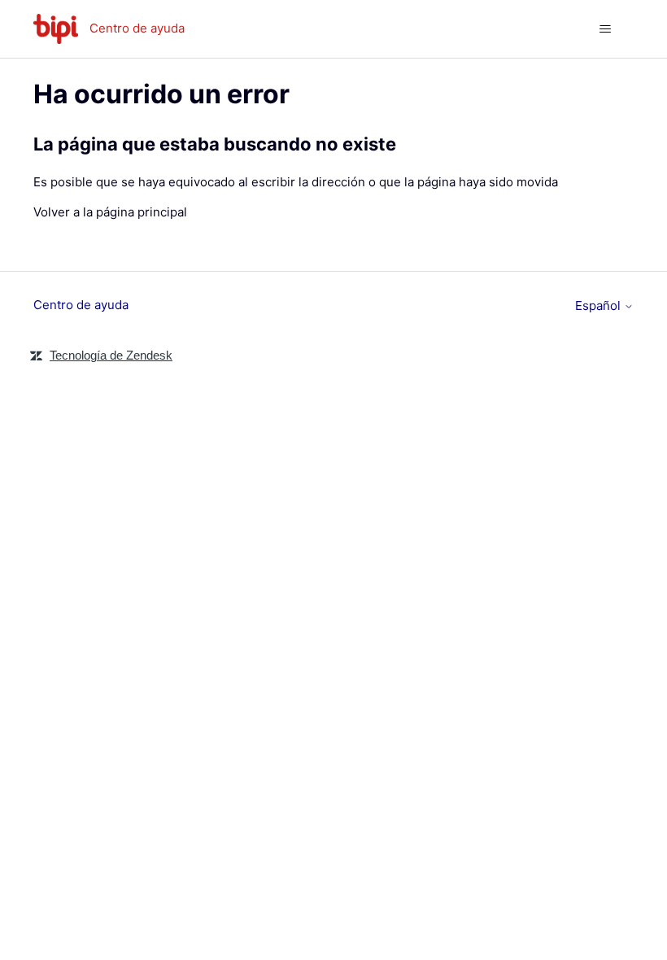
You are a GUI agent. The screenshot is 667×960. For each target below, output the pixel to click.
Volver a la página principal (110, 212)
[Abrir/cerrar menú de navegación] (605, 29)
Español (599, 305)
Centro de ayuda (81, 304)
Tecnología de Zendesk (111, 355)
